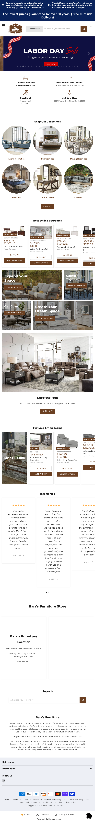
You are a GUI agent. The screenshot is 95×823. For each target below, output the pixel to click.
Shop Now (48, 411)
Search (6, 800)
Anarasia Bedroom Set (67, 247)
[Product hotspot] (63, 370)
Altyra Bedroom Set (39, 249)
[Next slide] (88, 53)
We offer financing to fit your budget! (69, 85)
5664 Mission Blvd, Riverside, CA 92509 (69, 101)
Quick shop (14, 255)
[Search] (84, 29)
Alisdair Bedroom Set (13, 246)
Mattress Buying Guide (79, 800)
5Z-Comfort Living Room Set (38, 458)
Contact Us (16, 800)
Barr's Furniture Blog (52, 800)
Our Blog (58, 802)
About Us (27, 800)
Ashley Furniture (10, 249)
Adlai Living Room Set (67, 460)
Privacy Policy (70, 802)
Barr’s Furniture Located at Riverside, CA (36, 802)
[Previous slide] (6, 53)
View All (47, 206)
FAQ (65, 800)
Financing (37, 800)
